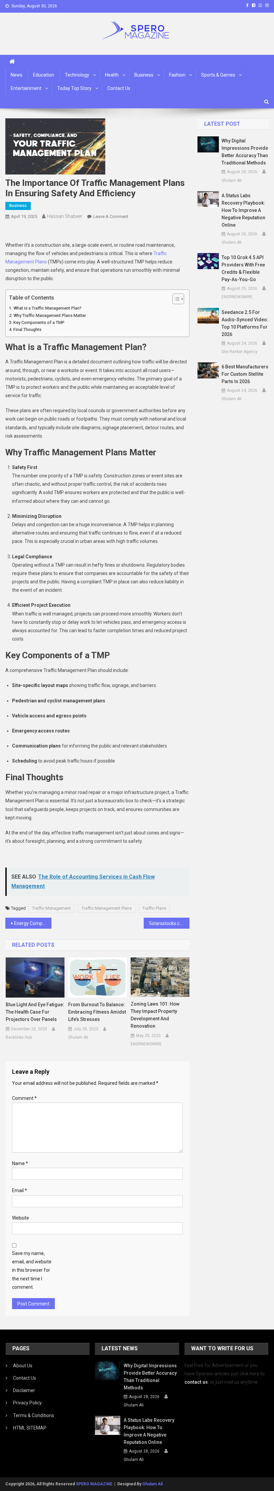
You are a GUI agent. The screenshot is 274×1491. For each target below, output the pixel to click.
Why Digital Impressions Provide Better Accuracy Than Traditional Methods (245, 151)
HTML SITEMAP (29, 1427)
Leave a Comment (110, 216)
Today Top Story (74, 88)
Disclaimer (24, 1390)
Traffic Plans (154, 908)
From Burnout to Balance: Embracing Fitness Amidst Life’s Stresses (97, 1012)
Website (20, 1218)
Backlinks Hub (19, 1037)
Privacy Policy (27, 1402)
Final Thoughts (27, 329)
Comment (24, 1098)
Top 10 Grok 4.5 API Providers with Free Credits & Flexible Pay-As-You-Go (243, 268)
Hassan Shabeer (64, 216)
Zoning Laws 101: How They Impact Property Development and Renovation (155, 1015)
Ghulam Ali (78, 1037)
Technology (77, 75)
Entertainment (26, 88)
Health (112, 75)
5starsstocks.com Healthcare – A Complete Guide (169, 923)
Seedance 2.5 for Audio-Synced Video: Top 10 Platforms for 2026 (245, 323)
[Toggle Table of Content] (174, 299)
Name (20, 1163)
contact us (196, 1382)
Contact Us (118, 88)
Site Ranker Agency (240, 351)
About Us (22, 1365)
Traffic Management (51, 908)
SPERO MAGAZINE (94, 1484)
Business (143, 75)
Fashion (177, 75)
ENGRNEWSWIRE (146, 1044)
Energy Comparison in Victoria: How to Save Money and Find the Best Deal (32, 923)
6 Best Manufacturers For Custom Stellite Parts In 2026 (245, 374)
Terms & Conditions (33, 1415)
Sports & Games (218, 75)
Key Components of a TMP (38, 322)
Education (43, 75)
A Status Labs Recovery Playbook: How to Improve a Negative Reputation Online (243, 210)
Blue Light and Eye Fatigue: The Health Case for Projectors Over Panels (35, 1012)
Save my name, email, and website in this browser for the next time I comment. (31, 1270)
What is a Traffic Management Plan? (47, 308)
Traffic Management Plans (107, 908)
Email (19, 1190)
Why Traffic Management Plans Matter (49, 315)
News (16, 75)
